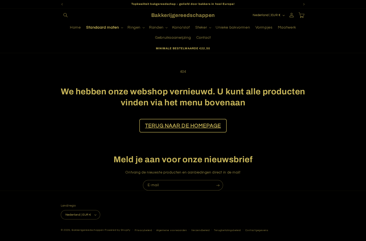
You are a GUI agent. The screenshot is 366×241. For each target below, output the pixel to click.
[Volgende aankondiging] (304, 4)
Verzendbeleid (200, 230)
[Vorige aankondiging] (62, 4)
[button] (66, 15)
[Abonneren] (218, 185)
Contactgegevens (256, 230)
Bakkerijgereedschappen (88, 230)
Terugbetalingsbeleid (227, 230)
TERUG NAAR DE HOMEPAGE (183, 125)
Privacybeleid (143, 230)
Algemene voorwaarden (171, 230)
